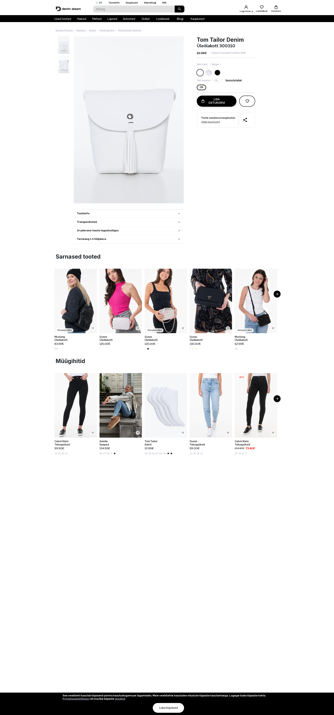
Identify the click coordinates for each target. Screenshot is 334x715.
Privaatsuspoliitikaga (76, 698)
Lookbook (162, 19)
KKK (164, 3)
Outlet (146, 19)
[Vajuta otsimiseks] (179, 9)
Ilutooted (129, 19)
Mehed (96, 19)
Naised (81, 19)
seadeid (120, 698)
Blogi (180, 19)
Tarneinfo (114, 3)
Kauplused (132, 3)
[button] (129, 213)
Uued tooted (62, 19)
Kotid (92, 30)
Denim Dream (64, 30)
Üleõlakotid (106, 30)
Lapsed (112, 19)
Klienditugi (150, 3)
